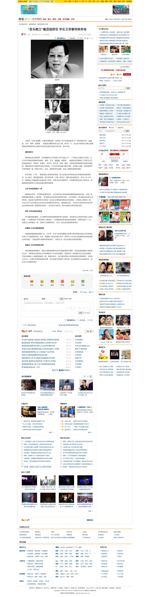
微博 (119, 1)
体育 (69, 1)
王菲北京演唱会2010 (82, 346)
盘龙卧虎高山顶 (123, 286)
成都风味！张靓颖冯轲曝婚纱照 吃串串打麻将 (38, 458)
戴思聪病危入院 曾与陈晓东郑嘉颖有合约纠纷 (38, 358)
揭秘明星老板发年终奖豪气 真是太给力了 (112, 245)
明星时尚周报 (39, 564)
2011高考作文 (86, 537)
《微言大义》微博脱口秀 (117, 92)
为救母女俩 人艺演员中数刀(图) (73, 447)
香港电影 (43, 574)
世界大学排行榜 (119, 537)
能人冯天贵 (105, 289)
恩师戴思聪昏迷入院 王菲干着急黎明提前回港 (38, 364)
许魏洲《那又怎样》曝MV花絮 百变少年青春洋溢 (48, 489)
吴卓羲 (111, 168)
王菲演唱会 (79, 361)
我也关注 (114, 161)
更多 (90, 292)
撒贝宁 (128, 168)
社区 (42, 556)
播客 (106, 1)
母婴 (61, 561)
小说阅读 (120, 577)
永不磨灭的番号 (24, 532)
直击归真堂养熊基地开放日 (69, 325)
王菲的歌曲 (79, 352)
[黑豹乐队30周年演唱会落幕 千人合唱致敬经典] (66, 498)
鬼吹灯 (127, 366)
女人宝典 (120, 574)
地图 (67, 577)
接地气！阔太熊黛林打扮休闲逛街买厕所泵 (37, 461)
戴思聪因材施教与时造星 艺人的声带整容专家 (38, 346)
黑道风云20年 (121, 366)
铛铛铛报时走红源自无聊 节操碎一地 (110, 78)
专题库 (41, 581)
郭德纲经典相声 (103, 361)
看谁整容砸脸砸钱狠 (106, 328)
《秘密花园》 (102, 135)
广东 (75, 571)
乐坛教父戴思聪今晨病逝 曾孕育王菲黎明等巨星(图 (40, 340)
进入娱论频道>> (125, 67)
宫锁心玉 (104, 283)
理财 (66, 553)
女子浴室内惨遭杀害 (123, 275)
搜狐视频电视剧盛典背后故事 (109, 43)
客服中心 (67, 588)
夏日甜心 (38, 532)
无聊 (82, 285)
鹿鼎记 (62, 574)
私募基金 (69, 535)
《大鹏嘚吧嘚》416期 (83, 407)
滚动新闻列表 (31, 584)
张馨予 (100, 168)
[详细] (50, 414)
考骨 (112, 372)
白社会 (85, 292)
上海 (70, 571)
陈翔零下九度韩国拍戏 (120, 189)
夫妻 (114, 154)
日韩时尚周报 (27, 429)
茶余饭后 (102, 312)
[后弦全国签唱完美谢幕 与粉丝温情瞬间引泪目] (85, 498)
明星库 (29, 581)
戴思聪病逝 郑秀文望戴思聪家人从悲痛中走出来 (39, 343)
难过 (42, 285)
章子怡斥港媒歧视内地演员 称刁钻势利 (75, 453)
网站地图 (105, 588)
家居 (66, 556)
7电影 (101, 98)
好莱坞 (37, 574)
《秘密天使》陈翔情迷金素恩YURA (34, 421)
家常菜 (111, 289)
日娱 (45, 577)
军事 (61, 551)
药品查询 (120, 553)
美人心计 (110, 283)
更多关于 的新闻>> (61, 370)
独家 (36, 577)
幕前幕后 (122, 369)
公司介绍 (98, 588)
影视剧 (87, 556)
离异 (105, 165)
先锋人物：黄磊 (123, 43)
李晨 (117, 165)
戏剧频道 (37, 553)
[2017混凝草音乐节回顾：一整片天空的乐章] (29, 480)
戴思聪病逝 (32, 24)
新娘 (66, 561)
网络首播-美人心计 (106, 275)
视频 (102, 1)
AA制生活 (103, 54)
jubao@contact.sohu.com (83, 593)
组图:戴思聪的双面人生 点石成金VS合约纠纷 (38, 352)
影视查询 (104, 553)
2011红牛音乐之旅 (111, 95)
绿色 (91, 564)
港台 (49, 19)
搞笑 (72, 285)
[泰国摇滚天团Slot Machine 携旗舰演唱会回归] (85, 480)
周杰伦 (130, 19)
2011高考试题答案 (25, 537)
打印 (81, 38)
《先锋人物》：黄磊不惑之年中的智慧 (75, 421)
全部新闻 (111, 588)
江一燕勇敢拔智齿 (115, 178)
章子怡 (118, 168)
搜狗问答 (102, 294)
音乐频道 (30, 553)
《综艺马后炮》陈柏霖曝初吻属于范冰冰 (76, 424)
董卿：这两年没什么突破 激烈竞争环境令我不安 (78, 441)
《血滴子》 (101, 143)
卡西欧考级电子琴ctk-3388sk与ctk (110, 298)
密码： (44, 299)
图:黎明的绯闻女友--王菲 (31, 367)
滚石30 (111, 19)
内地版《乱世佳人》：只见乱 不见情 (110, 81)
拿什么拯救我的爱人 (124, 289)
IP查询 (120, 556)
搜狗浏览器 (105, 571)
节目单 (47, 581)
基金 (70, 553)
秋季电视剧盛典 (105, 92)
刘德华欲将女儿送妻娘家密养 (109, 35)
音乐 (86, 553)
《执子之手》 (102, 138)
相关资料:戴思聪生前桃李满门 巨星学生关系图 (39, 361)
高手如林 (85, 535)
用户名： (26, 299)
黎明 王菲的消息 (81, 349)
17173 (41, 1)
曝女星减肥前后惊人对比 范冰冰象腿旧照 (112, 254)
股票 (61, 553)
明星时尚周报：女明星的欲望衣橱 (33, 427)
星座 (70, 561)
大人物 (29, 569)
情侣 (123, 165)
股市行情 (104, 561)
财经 (57, 553)
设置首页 (32, 588)
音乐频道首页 (23, 24)
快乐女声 (69, 532)
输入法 (62, 577)
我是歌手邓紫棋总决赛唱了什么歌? (110, 307)
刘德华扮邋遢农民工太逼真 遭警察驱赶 (75, 450)
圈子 (61, 571)
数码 (61, 566)
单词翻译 (120, 566)
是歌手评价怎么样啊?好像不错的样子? (111, 301)
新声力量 (124, 19)
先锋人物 (36, 569)
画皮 (130, 283)
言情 (101, 369)
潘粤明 (125, 161)
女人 (98, 1)
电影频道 (37, 551)
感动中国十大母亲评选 (42, 537)
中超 (86, 551)
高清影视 (30, 556)
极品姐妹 (128, 369)
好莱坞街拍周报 (36, 429)
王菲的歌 (78, 364)
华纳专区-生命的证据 (125, 280)
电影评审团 (30, 566)
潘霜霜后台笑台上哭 (123, 328)
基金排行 (120, 551)
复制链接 (72, 38)
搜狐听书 (102, 347)
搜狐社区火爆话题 (105, 227)
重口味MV (117, 19)
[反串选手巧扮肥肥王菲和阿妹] (28, 384)
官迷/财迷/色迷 (114, 361)
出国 (82, 561)
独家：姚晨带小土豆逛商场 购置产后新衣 (37, 455)
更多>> (90, 511)
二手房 (71, 556)
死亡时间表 (126, 372)
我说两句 (129, 1)
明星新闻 (30, 551)
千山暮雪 (102, 95)
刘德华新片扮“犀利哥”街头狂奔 (72, 444)
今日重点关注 (104, 29)
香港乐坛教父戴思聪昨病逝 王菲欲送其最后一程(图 (40, 349)
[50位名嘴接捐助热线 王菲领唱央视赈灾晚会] (47, 384)
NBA (82, 551)
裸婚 (118, 369)
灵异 (101, 372)
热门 (101, 366)
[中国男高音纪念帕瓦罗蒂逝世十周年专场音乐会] (48, 498)
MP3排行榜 (121, 561)
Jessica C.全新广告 (106, 342)
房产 (94, 1)
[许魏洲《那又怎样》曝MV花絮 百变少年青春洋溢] (48, 480)
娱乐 (76, 1)
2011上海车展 (55, 535)
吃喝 (70, 564)
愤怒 (62, 285)
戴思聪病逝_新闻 (43, 24)
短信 (67, 574)
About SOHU (90, 588)
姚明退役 (38, 535)
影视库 (35, 581)
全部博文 (118, 588)
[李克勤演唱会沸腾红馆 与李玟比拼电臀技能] (29, 498)
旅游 (57, 564)
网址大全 (104, 566)
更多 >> (51, 432)
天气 (61, 564)
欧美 (54, 19)
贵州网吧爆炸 (71, 537)
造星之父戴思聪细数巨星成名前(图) (35, 355)
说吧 (72, 577)
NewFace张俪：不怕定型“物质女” (33, 424)
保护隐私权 (81, 588)
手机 (66, 566)
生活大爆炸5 (126, 54)
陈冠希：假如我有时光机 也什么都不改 (75, 467)
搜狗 (52, 1)
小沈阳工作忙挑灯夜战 (107, 192)
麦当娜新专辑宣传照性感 (107, 38)
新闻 (57, 551)
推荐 (101, 375)
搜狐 (30, 1)
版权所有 (93, 590)
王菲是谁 (78, 343)
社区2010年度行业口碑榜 (58, 537)
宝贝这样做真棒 (108, 375)
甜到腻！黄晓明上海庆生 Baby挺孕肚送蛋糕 (37, 467)
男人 (70, 566)
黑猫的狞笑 (106, 372)
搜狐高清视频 (104, 260)
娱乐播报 (45, 553)
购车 (61, 556)
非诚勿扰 (101, 535)
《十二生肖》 (102, 146)
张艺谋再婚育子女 (124, 35)
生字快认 (104, 577)
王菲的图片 (79, 340)
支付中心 (47, 588)
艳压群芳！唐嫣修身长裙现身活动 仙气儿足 (37, 453)
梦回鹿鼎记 (107, 98)
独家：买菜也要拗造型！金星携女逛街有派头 (38, 444)
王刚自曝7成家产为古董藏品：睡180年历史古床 (78, 461)
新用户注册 (67, 299)
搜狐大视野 (117, 532)
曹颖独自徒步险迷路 (120, 192)
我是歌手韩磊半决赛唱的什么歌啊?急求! (112, 304)
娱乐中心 (22, 547)
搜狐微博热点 (104, 174)
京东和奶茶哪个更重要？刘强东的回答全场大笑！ (39, 447)
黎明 (99, 165)
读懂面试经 (120, 375)
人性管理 (127, 375)
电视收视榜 (39, 566)
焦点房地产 (47, 1)
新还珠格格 (114, 98)
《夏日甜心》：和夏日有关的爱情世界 (75, 429)
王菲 (53, 132)
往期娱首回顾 (42, 584)
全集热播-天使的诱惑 (108, 280)
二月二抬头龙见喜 (29, 325)
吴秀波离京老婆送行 (122, 40)
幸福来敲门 (105, 286)
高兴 (31, 285)
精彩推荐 (102, 102)
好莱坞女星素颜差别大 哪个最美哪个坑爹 (112, 251)
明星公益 (30, 574)
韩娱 (40, 577)
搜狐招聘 (53, 588)
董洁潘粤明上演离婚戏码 (119, 150)
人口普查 (116, 535)
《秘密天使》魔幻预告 (123, 32)
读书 (82, 564)
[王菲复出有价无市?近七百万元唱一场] (85, 384)
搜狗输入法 (105, 551)
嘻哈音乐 (30, 577)
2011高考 (101, 537)
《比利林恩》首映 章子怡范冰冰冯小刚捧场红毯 (39, 441)
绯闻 (123, 168)
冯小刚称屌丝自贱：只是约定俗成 (113, 70)
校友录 (90, 566)
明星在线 (30, 564)
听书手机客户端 (126, 361)
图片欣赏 (120, 564)
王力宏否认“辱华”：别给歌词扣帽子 (74, 458)
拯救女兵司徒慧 (123, 283)
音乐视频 (66, 19)
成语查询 (104, 556)
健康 (66, 564)
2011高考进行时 (103, 532)
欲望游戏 (110, 369)
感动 (52, 285)
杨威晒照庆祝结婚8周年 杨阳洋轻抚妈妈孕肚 (38, 450)
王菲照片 (78, 367)
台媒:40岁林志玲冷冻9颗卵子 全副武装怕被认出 (78, 464)
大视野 (37, 556)
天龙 (57, 574)
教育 (77, 561)
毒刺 (130, 286)
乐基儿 (111, 165)
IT (86, 1)
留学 (86, 561)
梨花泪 (111, 286)
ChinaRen (35, 1)
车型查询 (120, 571)
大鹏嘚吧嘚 (30, 561)
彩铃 (72, 574)
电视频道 (45, 551)
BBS (123, 1)
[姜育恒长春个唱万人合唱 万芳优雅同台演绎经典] (66, 480)
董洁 (103, 161)
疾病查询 (104, 564)
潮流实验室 (39, 561)
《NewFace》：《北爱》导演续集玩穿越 (76, 427)
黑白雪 (105, 369)
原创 (86, 564)
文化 (77, 564)
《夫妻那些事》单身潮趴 (107, 32)
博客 (115, 1)
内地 (44, 19)
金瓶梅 (105, 366)
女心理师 (110, 366)
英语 (91, 561)
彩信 (76, 574)
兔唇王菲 (78, 358)
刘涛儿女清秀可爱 (120, 231)
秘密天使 (114, 54)
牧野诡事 (119, 372)
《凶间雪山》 (102, 140)
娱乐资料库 (103, 127)
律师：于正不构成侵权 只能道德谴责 (74, 455)
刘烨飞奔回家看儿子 (106, 189)
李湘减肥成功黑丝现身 (123, 38)
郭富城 (57, 160)
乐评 (72, 19)
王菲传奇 (78, 355)
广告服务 (60, 588)
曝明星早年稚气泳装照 (123, 342)
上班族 (84, 532)
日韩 (59, 19)
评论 (70, 551)
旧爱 (105, 168)
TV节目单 (105, 574)
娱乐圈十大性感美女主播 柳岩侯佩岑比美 (112, 248)
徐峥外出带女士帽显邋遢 (107, 40)
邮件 (110, 1)
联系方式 (74, 588)
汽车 (89, 1)
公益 (66, 551)
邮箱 (66, 571)
